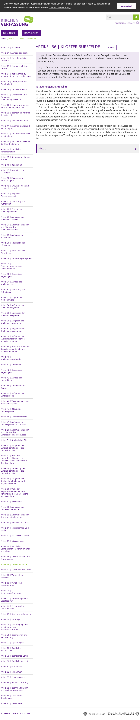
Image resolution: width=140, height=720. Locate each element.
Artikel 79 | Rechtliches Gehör (14, 656)
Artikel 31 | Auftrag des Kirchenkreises (11, 282)
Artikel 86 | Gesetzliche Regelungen (11, 696)
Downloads (31, 33)
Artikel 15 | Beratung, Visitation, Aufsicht (15, 158)
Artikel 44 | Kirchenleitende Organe (13, 386)
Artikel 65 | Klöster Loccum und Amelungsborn (15, 557)
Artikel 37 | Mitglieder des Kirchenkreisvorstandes (13, 329)
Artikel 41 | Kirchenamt (11, 364)
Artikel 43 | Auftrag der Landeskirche (11, 378)
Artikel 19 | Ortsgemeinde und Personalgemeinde (15, 187)
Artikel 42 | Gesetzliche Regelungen (11, 371)
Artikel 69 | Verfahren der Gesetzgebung (12, 584)
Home (3, 38)
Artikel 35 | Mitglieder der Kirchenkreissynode (13, 314)
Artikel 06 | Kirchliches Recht (14, 89)
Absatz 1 (43, 148)
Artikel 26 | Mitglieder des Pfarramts (13, 244)
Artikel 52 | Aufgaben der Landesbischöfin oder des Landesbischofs (12, 448)
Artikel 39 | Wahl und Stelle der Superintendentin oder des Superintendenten (15, 349)
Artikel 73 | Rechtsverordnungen (16, 614)
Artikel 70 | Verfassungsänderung (11, 591)
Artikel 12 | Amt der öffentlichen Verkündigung (15, 134)
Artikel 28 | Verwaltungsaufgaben (16, 258)
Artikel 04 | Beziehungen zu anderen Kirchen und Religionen (16, 75)
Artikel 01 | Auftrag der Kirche (14, 53)
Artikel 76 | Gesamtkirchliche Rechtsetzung (14, 636)
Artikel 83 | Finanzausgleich (13, 677)
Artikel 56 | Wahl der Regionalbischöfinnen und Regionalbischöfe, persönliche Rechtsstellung (14, 493)
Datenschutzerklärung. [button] (60, 7)
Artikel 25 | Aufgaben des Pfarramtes (12, 236)
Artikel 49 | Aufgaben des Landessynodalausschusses (13, 423)
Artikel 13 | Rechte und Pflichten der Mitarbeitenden (15, 142)
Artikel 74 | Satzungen (11, 619)
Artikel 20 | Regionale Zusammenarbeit (11, 194)
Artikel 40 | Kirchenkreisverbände (11, 358)
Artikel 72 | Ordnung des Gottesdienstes (12, 607)
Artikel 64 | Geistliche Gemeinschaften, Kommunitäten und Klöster (15, 549)
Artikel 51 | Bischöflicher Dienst (15, 440)
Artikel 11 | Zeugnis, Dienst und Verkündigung (15, 127)
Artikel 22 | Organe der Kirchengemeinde (11, 210)
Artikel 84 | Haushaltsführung (14, 682)
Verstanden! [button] (126, 6)
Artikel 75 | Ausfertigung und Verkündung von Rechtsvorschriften (14, 627)
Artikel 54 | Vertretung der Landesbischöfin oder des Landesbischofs (13, 471)
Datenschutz (17, 713)
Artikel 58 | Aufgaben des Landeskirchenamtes (12, 508)
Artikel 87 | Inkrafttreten (12, 703)
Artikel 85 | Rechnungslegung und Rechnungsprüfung (14, 689)
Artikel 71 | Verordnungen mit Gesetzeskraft (14, 599)
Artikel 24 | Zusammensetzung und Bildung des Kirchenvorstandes (15, 227)
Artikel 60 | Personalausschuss (15, 522)
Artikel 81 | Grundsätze (11, 666)
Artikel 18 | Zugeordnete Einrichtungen (12, 179)
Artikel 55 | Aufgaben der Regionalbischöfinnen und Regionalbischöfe (13, 481)
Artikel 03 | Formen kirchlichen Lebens (15, 67)
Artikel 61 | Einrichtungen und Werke (15, 529)
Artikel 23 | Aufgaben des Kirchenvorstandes (12, 218)
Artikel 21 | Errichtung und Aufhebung (13, 202)
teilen (111, 47)
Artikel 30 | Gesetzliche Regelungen (11, 275)
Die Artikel (9, 33)
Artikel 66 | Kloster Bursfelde (22, 38)
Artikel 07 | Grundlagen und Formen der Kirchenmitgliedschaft (14, 97)
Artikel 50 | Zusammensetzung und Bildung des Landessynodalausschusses (15, 432)
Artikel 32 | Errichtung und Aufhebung (13, 290)
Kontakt (27, 713)
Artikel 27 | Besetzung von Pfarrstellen (13, 251)
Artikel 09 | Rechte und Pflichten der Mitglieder (15, 113)
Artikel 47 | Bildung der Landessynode (11, 410)
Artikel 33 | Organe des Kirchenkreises (11, 298)
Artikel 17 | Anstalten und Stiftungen (12, 171)
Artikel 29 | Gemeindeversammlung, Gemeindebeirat (12, 266)
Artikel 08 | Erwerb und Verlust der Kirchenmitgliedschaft (15, 106)
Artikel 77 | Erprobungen (12, 642)
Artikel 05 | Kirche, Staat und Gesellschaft (14, 82)
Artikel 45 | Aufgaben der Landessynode (12, 394)
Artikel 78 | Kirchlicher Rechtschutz (11, 649)
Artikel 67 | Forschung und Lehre (16, 569)
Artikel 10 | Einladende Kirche (14, 120)
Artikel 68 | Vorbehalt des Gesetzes (12, 576)
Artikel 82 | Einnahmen (11, 672)
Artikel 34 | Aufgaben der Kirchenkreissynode (12, 306)
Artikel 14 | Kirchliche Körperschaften (11, 150)
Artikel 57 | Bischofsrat (11, 501)
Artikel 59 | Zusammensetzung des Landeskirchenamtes (15, 515)
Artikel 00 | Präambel (10, 47)
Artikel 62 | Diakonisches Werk (15, 535)
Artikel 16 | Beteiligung (11, 165)
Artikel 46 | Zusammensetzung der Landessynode (15, 402)
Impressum (6, 713)
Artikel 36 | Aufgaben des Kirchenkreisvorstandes (12, 321)
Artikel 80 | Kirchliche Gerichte (15, 661)
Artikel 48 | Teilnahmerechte (14, 416)
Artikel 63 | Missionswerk (12, 541)
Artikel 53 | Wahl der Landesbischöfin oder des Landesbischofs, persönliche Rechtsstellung (14, 459)
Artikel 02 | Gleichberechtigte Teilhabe (14, 59)
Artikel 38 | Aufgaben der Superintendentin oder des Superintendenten (13, 338)
